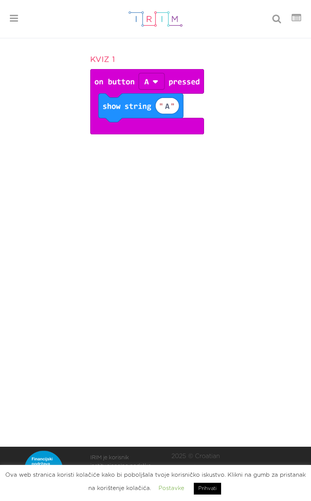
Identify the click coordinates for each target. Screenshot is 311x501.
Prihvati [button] (207, 488)
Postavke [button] (171, 488)
